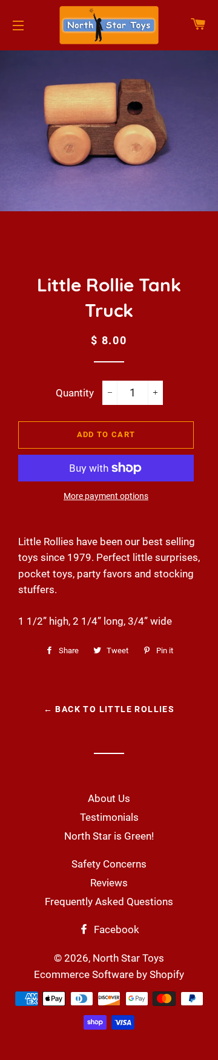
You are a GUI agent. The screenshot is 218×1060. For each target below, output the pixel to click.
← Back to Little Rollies (109, 709)
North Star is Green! (109, 836)
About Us (109, 798)
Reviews (109, 883)
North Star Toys (128, 958)
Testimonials (109, 817)
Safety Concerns (109, 864)
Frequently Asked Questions (109, 901)
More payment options (106, 496)
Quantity (75, 393)
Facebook (115, 929)
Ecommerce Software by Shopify (109, 974)
